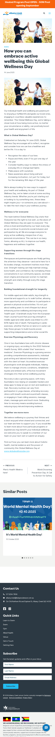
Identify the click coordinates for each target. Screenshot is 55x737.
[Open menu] (49, 13)
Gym (5, 629)
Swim (5, 624)
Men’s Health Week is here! (13, 469)
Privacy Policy (27, 698)
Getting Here (8, 645)
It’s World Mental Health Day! (24, 535)
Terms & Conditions (15, 698)
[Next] (48, 527)
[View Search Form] (44, 13)
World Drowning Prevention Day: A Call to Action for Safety (42, 471)
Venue (5, 637)
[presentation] (27, 514)
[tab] (22, 557)
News (6, 47)
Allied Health (8, 633)
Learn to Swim (9, 620)
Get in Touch (8, 641)
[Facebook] (5, 608)
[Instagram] (11, 608)
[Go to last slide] (7, 527)
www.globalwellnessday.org (16, 451)
